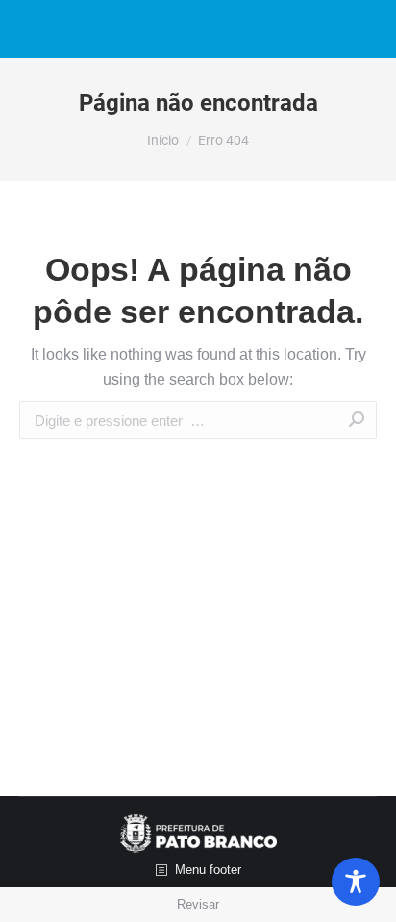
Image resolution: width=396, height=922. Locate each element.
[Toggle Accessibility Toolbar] (356, 882)
